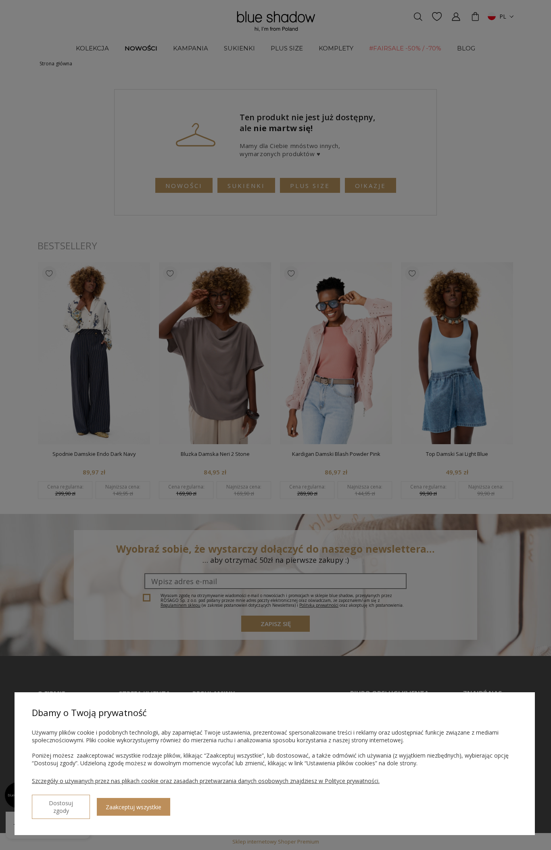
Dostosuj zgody (61, 806)
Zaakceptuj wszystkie (133, 807)
